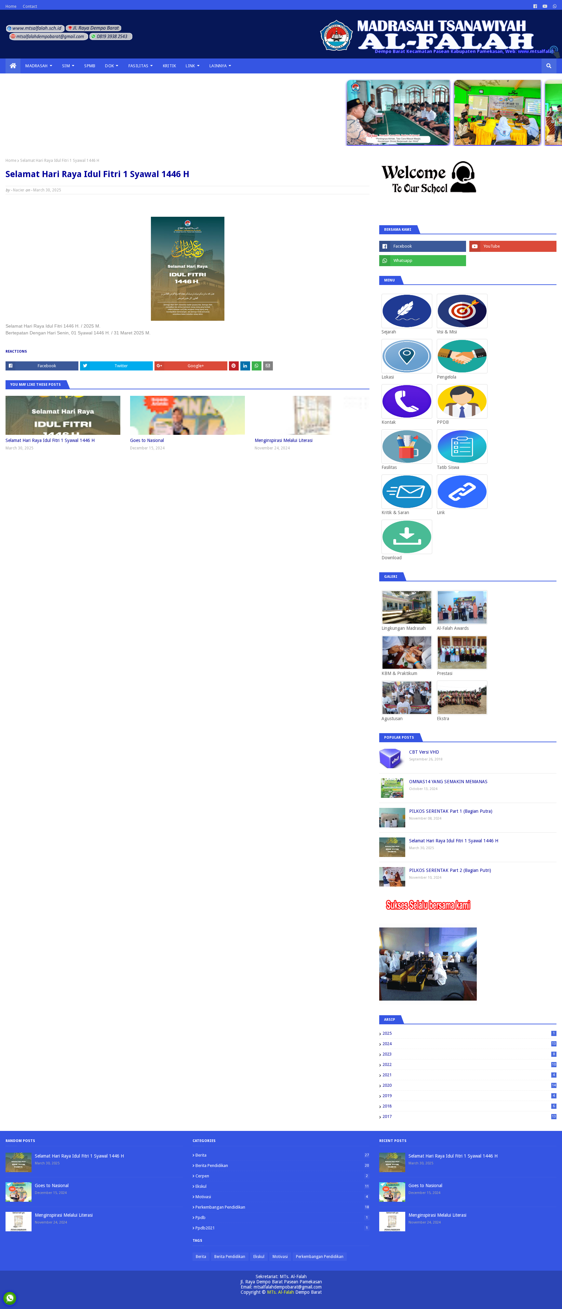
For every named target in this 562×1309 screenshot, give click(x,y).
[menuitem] (13, 65)
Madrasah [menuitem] (36, 65)
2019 (468, 1095)
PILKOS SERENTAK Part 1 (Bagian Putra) (450, 811)
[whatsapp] (553, 6)
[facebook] (535, 6)
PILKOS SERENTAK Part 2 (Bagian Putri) (450, 870)
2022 (468, 1064)
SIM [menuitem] (66, 65)
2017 (468, 1116)
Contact (30, 6)
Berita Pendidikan (282, 1165)
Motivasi (281, 1196)
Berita (282, 1155)
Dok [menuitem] (109, 65)
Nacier (18, 190)
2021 (468, 1074)
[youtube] (545, 6)
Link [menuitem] (190, 65)
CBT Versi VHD (424, 752)
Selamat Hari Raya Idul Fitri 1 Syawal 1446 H (50, 440)
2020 (468, 1085)
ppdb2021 (281, 1227)
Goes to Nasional (147, 440)
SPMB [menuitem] (89, 65)
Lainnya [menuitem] (218, 65)
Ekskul (282, 1186)
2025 (468, 1033)
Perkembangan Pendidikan (282, 1207)
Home (11, 6)
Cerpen (281, 1175)
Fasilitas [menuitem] (138, 65)
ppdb (281, 1217)
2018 (468, 1106)
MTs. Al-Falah (280, 1292)
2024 (468, 1043)
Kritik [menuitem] (169, 65)
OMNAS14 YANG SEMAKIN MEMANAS (448, 781)
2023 (468, 1054)
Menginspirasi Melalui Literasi (284, 440)
